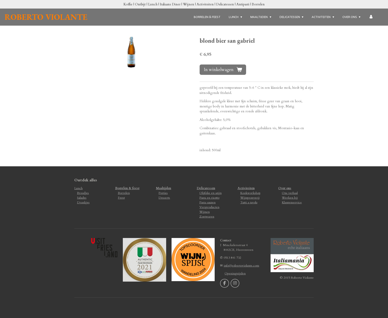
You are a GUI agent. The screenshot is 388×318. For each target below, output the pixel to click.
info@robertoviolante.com (241, 265)
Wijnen (204, 212)
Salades (81, 198)
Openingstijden (235, 273)
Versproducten (209, 207)
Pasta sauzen (207, 202)
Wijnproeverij (250, 198)
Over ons (284, 188)
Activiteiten (246, 188)
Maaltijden (163, 188)
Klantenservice (292, 202)
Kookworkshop (250, 193)
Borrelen (124, 193)
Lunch (78, 188)
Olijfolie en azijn (210, 193)
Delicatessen (206, 188)
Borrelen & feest (127, 188)
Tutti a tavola (248, 202)
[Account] (371, 17)
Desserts (164, 198)
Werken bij (290, 198)
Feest (121, 198)
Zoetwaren (206, 216)
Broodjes (83, 193)
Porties (163, 193)
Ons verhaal (290, 193)
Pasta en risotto (209, 198)
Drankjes (83, 202)
